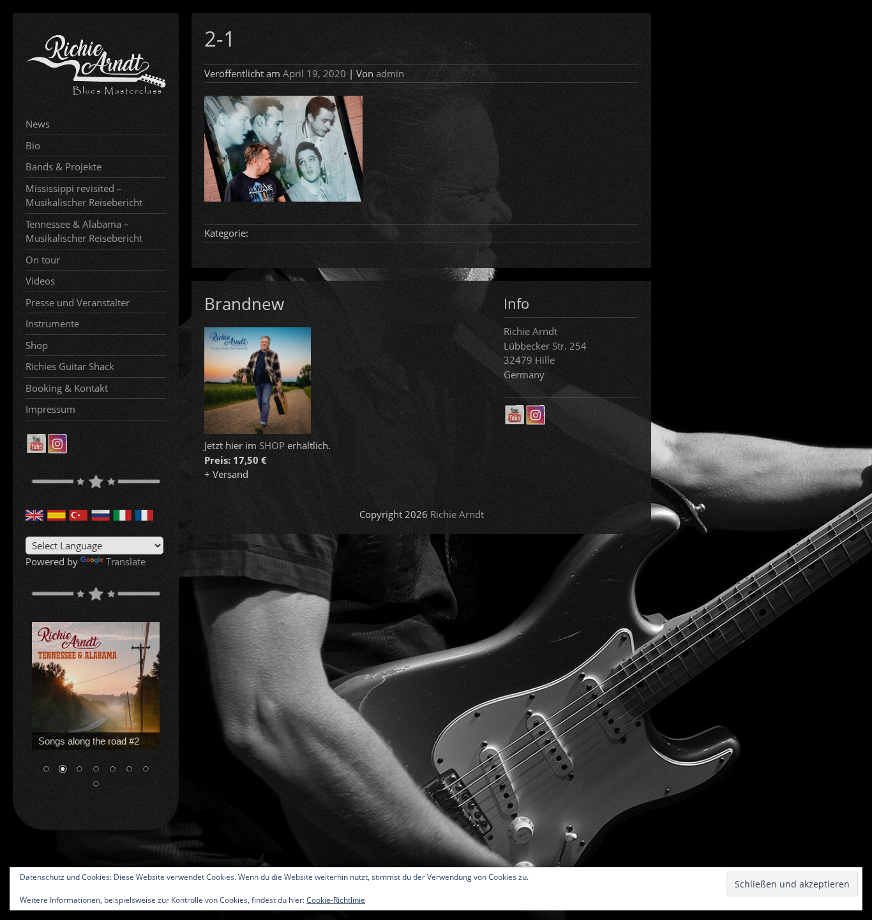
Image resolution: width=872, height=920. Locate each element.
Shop (37, 345)
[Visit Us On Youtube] (36, 449)
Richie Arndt (457, 514)
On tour (43, 259)
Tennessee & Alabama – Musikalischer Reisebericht (84, 231)
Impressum (50, 409)
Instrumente (52, 323)
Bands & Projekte (63, 166)
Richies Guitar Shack (70, 366)
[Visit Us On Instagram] (57, 449)
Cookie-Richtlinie (335, 899)
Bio (33, 145)
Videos (40, 280)
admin (390, 73)
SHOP (272, 445)
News (38, 123)
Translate (126, 561)
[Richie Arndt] (96, 93)
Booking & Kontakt (67, 388)
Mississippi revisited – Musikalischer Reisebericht (84, 195)
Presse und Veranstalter (78, 302)
